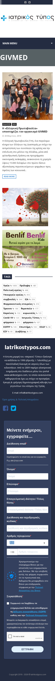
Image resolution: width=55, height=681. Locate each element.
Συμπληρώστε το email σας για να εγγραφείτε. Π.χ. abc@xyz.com (26, 459)
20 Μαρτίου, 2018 (13, 136)
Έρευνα (10, 308)
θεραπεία (29, 308)
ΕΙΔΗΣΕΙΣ (7, 124)
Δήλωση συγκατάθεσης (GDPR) (29, 611)
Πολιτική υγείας (15, 290)
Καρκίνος (11, 313)
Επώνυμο (12, 484)
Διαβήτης (23, 331)
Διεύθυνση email (16, 443)
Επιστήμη (28, 326)
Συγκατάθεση (14, 596)
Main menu (10, 43)
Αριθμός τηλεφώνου (18, 536)
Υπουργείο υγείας (16, 294)
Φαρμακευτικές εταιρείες (21, 303)
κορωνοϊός (32, 313)
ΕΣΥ (7, 331)
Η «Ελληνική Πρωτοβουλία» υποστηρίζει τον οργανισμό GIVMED (24, 130)
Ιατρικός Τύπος (34, 317)
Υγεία (10, 285)
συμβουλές (12, 299)
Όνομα (11, 469)
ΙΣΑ (30, 299)
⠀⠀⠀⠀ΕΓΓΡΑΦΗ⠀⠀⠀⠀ (27, 649)
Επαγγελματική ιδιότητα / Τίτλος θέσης (25, 501)
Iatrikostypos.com (28, 347)
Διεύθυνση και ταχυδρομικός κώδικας (23, 519)
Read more (9, 176)
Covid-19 (11, 317)
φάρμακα (11, 322)
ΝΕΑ (14, 124)
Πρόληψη (28, 285)
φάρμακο (31, 322)
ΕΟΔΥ (45, 326)
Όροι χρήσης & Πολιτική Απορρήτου (20, 399)
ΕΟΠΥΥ (9, 326)
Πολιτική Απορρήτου (36, 615)
